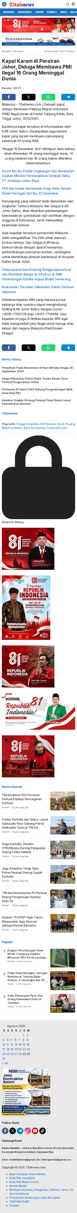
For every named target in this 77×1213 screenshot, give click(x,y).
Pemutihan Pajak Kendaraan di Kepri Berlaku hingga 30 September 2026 (37, 369)
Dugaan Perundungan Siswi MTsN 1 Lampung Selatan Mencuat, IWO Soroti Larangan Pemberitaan (27, 954)
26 (12, 1053)
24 (4, 1053)
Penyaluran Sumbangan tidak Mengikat (34, 1197)
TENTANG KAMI (19, 1201)
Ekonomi (18, 51)
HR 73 (17, 88)
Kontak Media (18, 1185)
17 (3, 1049)
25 (8, 1053)
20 (16, 1049)
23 (28, 1049)
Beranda (6, 51)
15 (24, 1044)
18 (8, 1049)
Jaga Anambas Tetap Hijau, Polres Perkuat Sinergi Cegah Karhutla (22, 872)
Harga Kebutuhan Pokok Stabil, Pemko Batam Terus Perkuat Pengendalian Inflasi (35, 380)
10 (3, 1044)
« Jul (5, 1063)
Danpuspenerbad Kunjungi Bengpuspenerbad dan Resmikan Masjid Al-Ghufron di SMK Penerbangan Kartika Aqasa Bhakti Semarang (36, 274)
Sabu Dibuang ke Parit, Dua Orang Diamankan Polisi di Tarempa (25, 999)
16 (28, 1044)
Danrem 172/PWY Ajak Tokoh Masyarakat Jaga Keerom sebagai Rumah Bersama (22, 921)
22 (24, 1049)
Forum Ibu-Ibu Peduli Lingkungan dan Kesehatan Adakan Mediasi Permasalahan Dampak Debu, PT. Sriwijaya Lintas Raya (38, 176)
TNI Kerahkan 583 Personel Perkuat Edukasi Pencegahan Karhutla (22, 799)
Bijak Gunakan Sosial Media (27, 1174)
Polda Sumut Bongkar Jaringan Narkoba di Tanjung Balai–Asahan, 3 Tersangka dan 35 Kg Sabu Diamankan (27, 976)
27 (16, 1053)
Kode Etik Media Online (24, 1181)
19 (11, 1049)
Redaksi (14, 1205)
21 (20, 1049)
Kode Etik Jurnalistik (22, 1178)
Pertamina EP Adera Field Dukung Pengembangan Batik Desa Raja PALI (37, 391)
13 (16, 1044)
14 (20, 1044)
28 (20, 1053)
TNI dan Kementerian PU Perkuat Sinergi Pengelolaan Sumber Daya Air (24, 897)
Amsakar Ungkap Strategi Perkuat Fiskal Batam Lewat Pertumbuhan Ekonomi (36, 402)
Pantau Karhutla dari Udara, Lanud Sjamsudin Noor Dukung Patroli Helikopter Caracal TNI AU (25, 823)
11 (8, 1044)
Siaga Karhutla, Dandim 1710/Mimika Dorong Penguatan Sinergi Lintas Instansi (23, 848)
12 (11, 1044)
